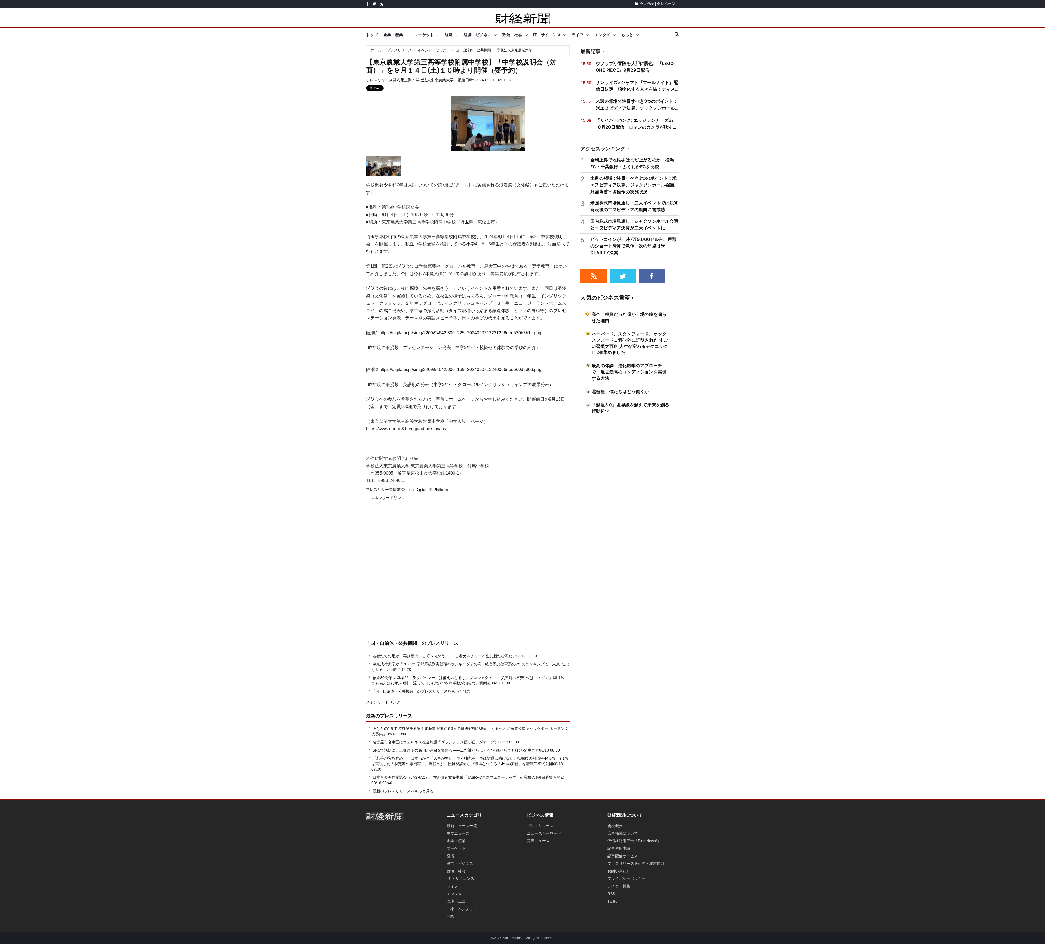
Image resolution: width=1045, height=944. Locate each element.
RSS (611, 894)
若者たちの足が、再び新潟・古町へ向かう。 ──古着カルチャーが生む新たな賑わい (444, 656)
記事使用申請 (618, 848)
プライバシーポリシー (626, 878)
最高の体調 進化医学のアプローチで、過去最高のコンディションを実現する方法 (629, 372)
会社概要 (615, 826)
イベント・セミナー (434, 50)
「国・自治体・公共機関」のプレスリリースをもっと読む (421, 691)
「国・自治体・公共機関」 (394, 643)
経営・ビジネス (477, 35)
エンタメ (602, 35)
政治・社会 (512, 35)
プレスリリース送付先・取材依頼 (636, 863)
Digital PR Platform (432, 489)
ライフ (578, 35)
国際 (450, 916)
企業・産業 (393, 35)
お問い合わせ (618, 871)
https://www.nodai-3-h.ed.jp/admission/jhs (406, 428)
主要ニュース (458, 833)
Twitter (613, 901)
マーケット (424, 35)
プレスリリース (399, 50)
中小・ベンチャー (462, 909)
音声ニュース (538, 841)
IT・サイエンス (547, 35)
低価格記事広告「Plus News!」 (634, 841)
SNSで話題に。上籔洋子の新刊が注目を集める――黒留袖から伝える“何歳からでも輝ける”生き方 (456, 750)
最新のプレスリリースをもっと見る (402, 791)
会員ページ (666, 4)
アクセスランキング (602, 148)
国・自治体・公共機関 (473, 50)
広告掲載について (622, 833)
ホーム (375, 50)
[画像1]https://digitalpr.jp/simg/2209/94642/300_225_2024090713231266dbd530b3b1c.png (453, 333)
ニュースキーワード (544, 833)
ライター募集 (618, 886)
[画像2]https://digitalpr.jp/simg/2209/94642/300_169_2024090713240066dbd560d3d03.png (454, 369)
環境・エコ (456, 901)
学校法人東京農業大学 (514, 50)
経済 (449, 35)
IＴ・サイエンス (460, 878)
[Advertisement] (468, 574)
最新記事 (590, 51)
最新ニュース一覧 (462, 826)
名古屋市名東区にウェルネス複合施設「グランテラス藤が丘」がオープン (435, 742)
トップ (372, 35)
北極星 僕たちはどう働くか (620, 391)
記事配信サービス (622, 856)
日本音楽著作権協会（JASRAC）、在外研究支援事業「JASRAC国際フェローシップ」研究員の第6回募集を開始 (468, 777)
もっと (627, 35)
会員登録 (647, 4)
